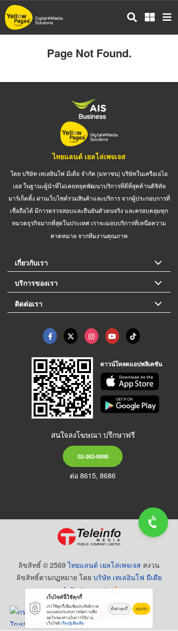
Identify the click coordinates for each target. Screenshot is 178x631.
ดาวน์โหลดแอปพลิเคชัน (131, 363)
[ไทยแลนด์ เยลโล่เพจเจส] (71, 336)
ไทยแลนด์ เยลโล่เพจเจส (89, 156)
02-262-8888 (93, 456)
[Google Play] (135, 404)
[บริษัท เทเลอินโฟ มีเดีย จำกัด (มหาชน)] (89, 536)
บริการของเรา (36, 283)
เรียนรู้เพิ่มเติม (72, 623)
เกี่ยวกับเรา (31, 262)
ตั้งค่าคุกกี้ (119, 608)
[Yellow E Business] (50, 336)
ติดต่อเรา (29, 303)
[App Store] (135, 381)
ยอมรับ (141, 608)
